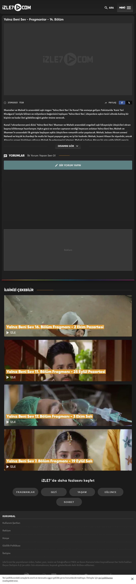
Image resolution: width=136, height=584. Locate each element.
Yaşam (82, 492)
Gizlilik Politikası (11, 545)
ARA (111, 8)
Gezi (54, 492)
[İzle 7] (16, 7)
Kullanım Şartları (11, 522)
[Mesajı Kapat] (132, 579)
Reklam (6, 530)
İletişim (6, 553)
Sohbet (69, 502)
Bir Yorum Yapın (70, 165)
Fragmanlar (25, 492)
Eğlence (111, 492)
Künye (5, 538)
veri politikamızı (105, 577)
